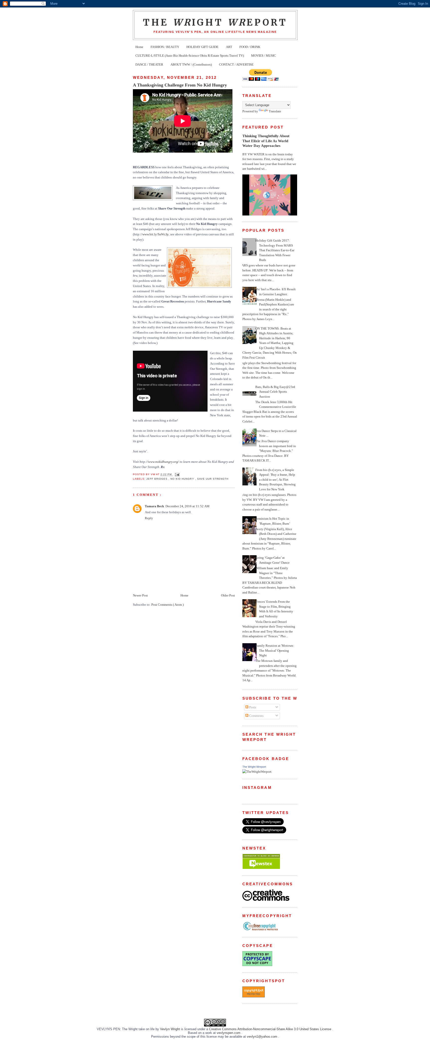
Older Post (228, 595)
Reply (149, 518)
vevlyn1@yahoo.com (262, 1036)
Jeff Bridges (157, 478)
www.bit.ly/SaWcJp (155, 234)
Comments (256, 716)
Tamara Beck (154, 506)
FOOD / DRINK (249, 47)
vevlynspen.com (229, 1033)
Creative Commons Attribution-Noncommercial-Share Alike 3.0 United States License (270, 1029)
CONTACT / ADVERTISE (236, 64)
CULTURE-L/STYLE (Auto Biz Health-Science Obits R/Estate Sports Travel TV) (189, 55)
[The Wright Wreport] (256, 771)
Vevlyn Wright (170, 1029)
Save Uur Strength (212, 478)
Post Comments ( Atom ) (167, 604)
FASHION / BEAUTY (165, 47)
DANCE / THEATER (149, 64)
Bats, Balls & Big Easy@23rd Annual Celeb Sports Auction (275, 391)
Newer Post (140, 595)
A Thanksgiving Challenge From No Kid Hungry (180, 85)
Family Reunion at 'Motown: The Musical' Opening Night (274, 650)
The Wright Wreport (254, 766)
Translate (275, 111)
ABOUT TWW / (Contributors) (191, 64)
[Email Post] (176, 474)
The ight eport (215, 22)
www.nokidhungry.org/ (163, 462)
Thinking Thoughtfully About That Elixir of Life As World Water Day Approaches (265, 141)
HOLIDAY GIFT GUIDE (202, 47)
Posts (252, 707)
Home (139, 47)
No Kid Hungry (182, 478)
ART (229, 47)
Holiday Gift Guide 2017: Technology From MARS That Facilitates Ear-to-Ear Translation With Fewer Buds (274, 250)
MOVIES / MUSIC (263, 55)
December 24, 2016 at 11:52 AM (187, 506)
